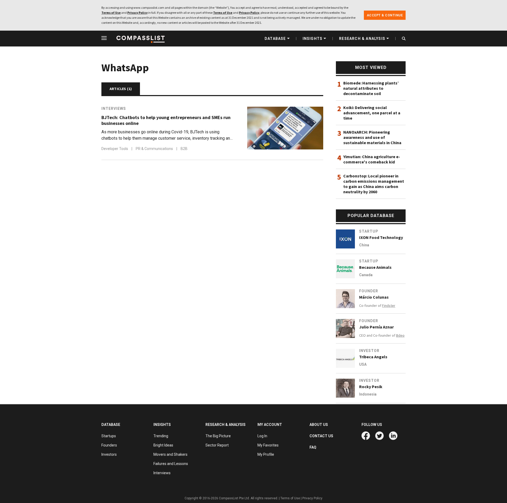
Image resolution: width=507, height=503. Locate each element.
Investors (109, 454)
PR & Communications (155, 149)
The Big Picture (218, 436)
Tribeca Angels (373, 356)
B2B (184, 149)
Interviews (113, 108)
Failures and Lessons (170, 464)
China (364, 245)
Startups (108, 436)
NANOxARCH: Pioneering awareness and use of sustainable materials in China (372, 137)
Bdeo (400, 335)
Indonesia (368, 394)
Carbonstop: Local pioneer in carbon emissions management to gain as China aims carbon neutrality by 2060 (373, 183)
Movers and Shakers (170, 454)
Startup (368, 231)
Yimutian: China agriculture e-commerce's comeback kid (371, 159)
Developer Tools (115, 149)
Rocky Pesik (370, 386)
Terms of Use (111, 13)
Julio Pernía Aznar (376, 327)
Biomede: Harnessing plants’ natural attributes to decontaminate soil (371, 88)
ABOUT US (318, 424)
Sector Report (217, 445)
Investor (369, 350)
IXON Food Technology (381, 237)
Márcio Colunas (374, 297)
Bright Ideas (163, 445)
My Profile (265, 454)
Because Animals (375, 267)
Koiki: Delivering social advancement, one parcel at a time (371, 113)
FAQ (312, 447)
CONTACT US (321, 436)
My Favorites (268, 445)
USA (363, 364)
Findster (388, 305)
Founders (109, 445)
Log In (262, 436)
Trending (160, 436)
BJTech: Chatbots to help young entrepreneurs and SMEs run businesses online (166, 120)
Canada (366, 275)
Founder (368, 291)
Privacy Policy (137, 13)
